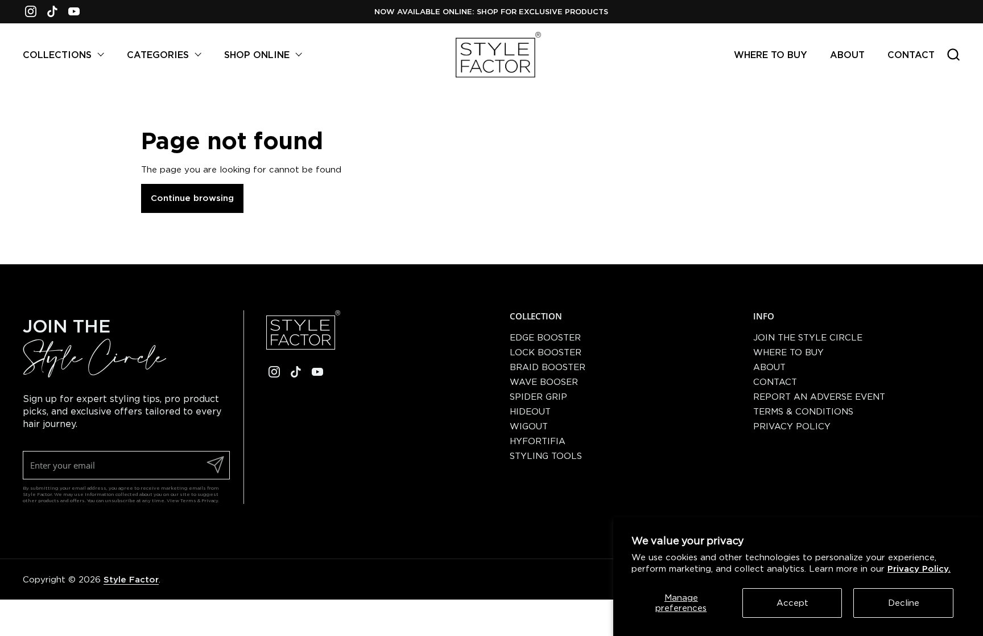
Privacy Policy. (919, 568)
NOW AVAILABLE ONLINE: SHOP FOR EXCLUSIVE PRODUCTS (491, 11)
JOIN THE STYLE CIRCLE (807, 337)
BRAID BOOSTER (547, 367)
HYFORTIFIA (537, 441)
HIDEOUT (530, 411)
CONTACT (775, 382)
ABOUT (769, 367)
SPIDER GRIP (538, 396)
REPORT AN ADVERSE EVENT (819, 396)
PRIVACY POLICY (792, 426)
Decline (903, 603)
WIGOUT (529, 426)
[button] (953, 54)
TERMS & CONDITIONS (803, 411)
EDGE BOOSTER (545, 337)
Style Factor (131, 579)
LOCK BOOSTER (545, 352)
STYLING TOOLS (546, 456)
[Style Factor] (498, 54)
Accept (792, 603)
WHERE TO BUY (788, 352)
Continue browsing (192, 198)
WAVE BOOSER (544, 382)
